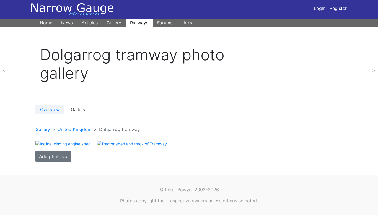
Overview (50, 109)
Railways (139, 22)
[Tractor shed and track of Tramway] (132, 143)
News (67, 22)
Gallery (114, 22)
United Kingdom (75, 129)
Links (186, 22)
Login (319, 8)
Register (338, 8)
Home (46, 22)
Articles (90, 22)
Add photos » (53, 156)
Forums (164, 22)
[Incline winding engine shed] (63, 143)
